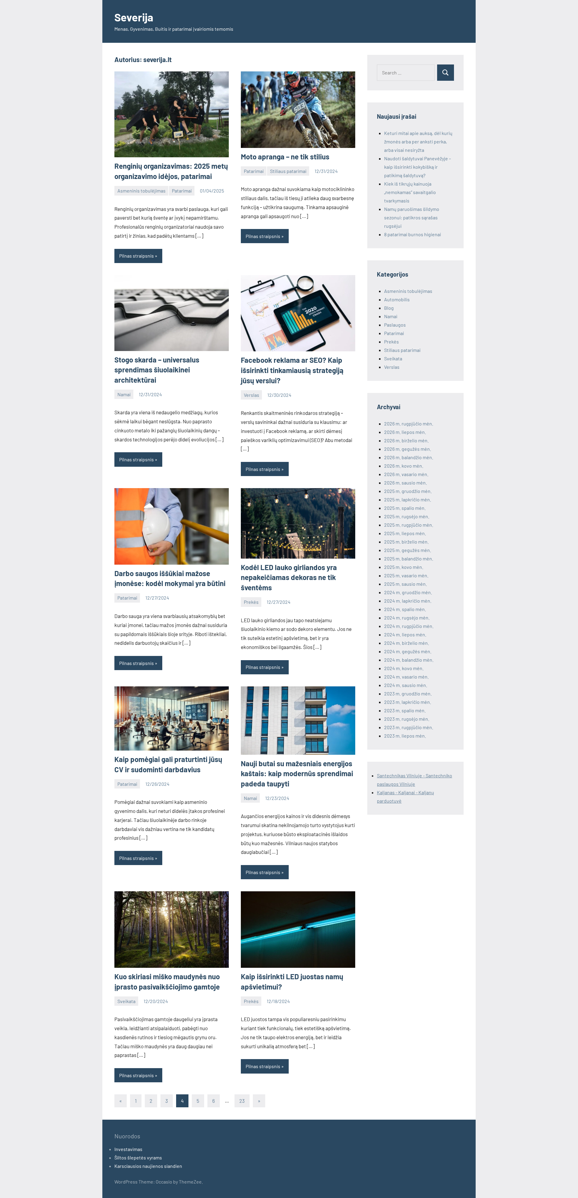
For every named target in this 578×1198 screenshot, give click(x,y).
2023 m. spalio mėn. (405, 710)
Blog (389, 308)
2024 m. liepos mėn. (405, 634)
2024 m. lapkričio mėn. (407, 601)
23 (242, 1101)
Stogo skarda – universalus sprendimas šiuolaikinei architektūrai (156, 369)
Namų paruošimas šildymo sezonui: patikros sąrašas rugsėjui (411, 217)
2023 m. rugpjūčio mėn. (408, 727)
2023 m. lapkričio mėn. (407, 702)
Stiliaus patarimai (288, 171)
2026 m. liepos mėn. (405, 432)
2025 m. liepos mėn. (405, 533)
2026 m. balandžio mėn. (408, 457)
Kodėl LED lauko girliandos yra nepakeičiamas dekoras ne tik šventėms (289, 577)
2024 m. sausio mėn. (405, 685)
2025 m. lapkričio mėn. (407, 499)
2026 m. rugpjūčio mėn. (408, 423)
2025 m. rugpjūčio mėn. (408, 525)
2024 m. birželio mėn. (406, 643)
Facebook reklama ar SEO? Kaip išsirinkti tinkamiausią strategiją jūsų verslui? (292, 370)
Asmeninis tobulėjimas (141, 190)
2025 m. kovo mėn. (403, 567)
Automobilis (397, 299)
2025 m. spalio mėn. (405, 508)
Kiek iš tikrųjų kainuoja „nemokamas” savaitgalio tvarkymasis (410, 192)
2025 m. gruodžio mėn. (408, 491)
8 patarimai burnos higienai (412, 234)
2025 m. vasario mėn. (406, 575)
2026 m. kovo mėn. (403, 466)
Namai (124, 394)
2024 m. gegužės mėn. (407, 651)
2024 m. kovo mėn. (404, 668)
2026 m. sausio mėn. (405, 482)
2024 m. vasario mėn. (406, 676)
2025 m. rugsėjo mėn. (406, 516)
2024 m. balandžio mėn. (409, 660)
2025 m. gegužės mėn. (407, 550)
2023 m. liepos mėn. (405, 736)
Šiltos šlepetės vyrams (138, 1157)
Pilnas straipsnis (136, 256)
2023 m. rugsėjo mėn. (406, 719)
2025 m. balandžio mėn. (408, 558)
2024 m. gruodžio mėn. (408, 592)
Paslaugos (395, 325)
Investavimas (128, 1149)
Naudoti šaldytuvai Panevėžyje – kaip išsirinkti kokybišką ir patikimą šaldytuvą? (417, 166)
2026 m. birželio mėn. (406, 440)
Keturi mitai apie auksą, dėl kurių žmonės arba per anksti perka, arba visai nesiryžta (418, 141)
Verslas (251, 395)
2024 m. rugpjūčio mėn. (409, 626)
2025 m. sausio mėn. (405, 584)
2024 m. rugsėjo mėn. (407, 617)
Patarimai (182, 190)
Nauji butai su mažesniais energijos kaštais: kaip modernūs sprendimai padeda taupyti (297, 773)
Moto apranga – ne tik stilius (285, 156)
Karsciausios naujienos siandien (148, 1166)
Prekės (251, 602)
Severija (133, 17)
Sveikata (126, 1001)
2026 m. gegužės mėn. (407, 449)
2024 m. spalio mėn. (405, 609)
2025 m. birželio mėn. (406, 541)
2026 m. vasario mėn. (406, 474)
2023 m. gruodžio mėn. (408, 693)
